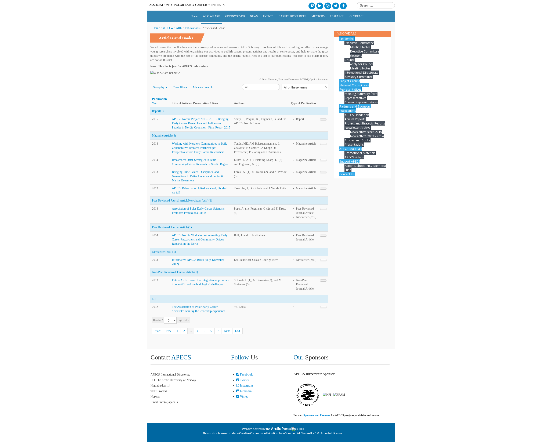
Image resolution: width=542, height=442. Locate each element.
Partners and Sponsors (355, 106)
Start (157, 331)
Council (350, 60)
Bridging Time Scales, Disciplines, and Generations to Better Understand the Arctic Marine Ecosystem (198, 176)
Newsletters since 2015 (366, 132)
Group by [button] (159, 87)
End (237, 331)
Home (156, 28)
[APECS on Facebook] (343, 5)
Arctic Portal (281, 429)
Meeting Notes (360, 47)
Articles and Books (357, 140)
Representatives (350, 89)
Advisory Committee (359, 77)
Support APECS (349, 161)
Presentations (354, 144)
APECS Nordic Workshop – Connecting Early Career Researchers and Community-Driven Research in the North (199, 239)
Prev (168, 331)
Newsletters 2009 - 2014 (367, 136)
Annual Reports (355, 119)
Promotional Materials (360, 153)
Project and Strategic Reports (365, 123)
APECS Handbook (357, 115)
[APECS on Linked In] (320, 5)
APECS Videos (354, 157)
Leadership (346, 39)
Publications (192, 28)
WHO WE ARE (172, 28)
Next (227, 331)
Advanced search (202, 87)
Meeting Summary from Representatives (360, 96)
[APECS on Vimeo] (312, 5)
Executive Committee (359, 43)
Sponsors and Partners (316, 415)
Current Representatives (361, 102)
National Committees (354, 85)
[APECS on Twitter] (335, 5)
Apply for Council (361, 64)
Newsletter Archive (358, 128)
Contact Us (347, 174)
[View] (323, 119)
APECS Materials (350, 149)
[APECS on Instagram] (328, 5)
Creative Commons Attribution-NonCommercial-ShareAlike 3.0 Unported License (290, 433)
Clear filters (180, 87)
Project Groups (349, 81)
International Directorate (362, 72)
